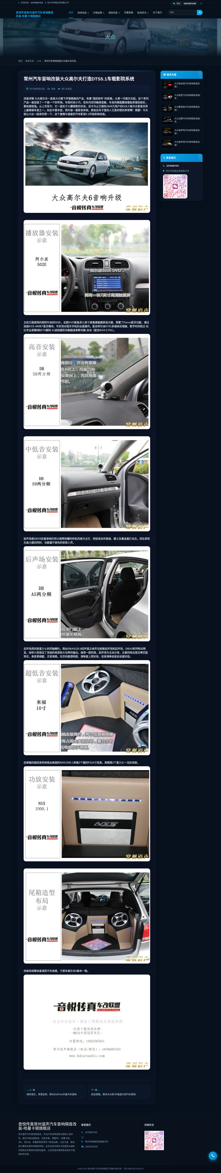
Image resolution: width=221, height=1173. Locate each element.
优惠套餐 (128, 12)
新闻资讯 (142, 12)
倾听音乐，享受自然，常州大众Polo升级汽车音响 (52, 1094)
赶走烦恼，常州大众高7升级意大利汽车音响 (113, 1094)
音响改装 (82, 12)
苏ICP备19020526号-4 (134, 1169)
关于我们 (157, 12)
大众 (39, 61)
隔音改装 (113, 12)
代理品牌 (98, 12)
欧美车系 (30, 61)
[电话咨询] (213, 1156)
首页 (71, 12)
